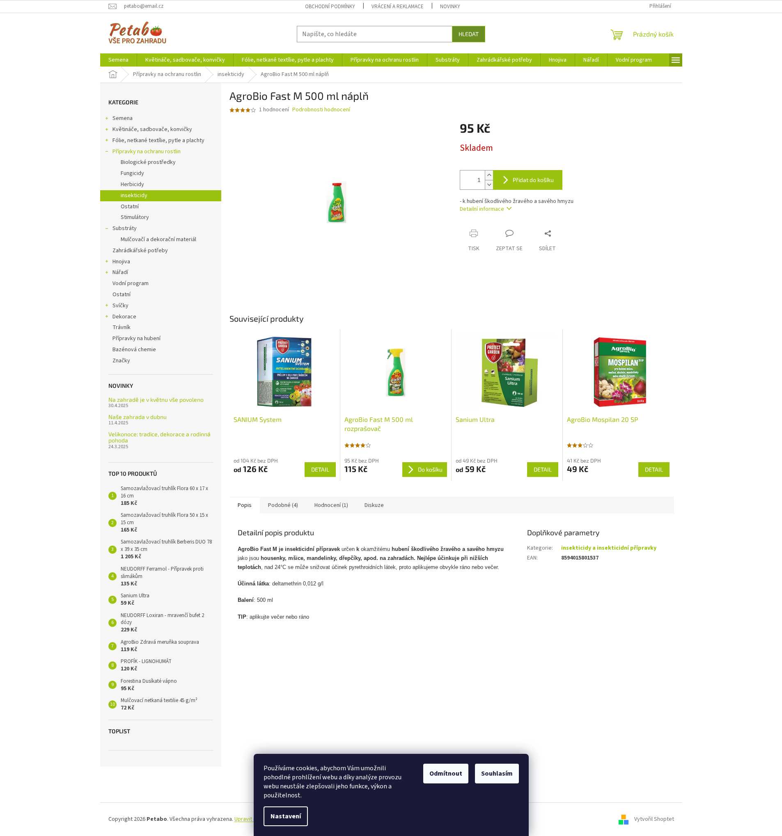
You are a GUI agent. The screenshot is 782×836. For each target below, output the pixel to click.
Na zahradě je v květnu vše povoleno (156, 399)
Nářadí (120, 272)
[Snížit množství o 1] (489, 184)
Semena (122, 118)
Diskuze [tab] (374, 505)
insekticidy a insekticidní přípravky (608, 548)
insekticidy (134, 195)
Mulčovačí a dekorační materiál (158, 239)
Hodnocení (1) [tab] (331, 505)
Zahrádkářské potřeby (140, 250)
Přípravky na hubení (136, 338)
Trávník (121, 327)
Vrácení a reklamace (398, 6)
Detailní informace (482, 209)
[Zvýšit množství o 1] (489, 175)
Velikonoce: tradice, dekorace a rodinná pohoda (159, 437)
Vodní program (130, 283)
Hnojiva (121, 262)
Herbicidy (132, 184)
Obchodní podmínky (330, 6)
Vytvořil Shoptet (654, 819)
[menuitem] (118, 60)
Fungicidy (132, 173)
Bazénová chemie (134, 349)
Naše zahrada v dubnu (137, 417)
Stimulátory (135, 217)
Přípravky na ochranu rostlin (146, 151)
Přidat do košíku (533, 179)
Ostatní (130, 207)
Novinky (450, 6)
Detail (320, 469)
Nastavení (286, 816)
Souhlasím (497, 773)
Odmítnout (445, 773)
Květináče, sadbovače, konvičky (152, 129)
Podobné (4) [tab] (283, 505)
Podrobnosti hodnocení (321, 110)
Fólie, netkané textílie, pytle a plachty (158, 140)
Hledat (469, 33)
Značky (121, 361)
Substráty (124, 228)
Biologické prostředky (148, 162)
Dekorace (124, 317)
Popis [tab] (245, 505)
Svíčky (120, 306)
